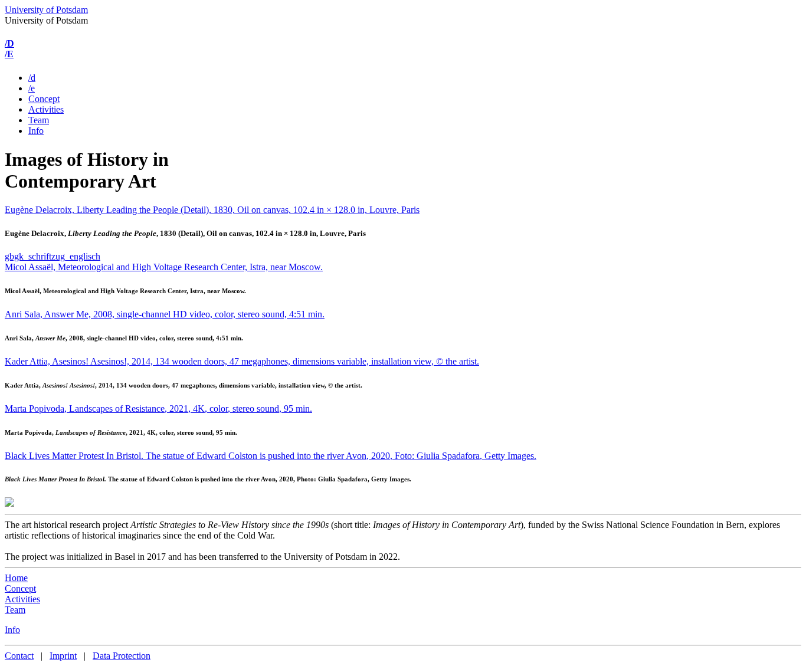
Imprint (63, 656)
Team (38, 120)
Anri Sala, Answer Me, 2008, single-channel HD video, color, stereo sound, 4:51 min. (165, 314)
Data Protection (121, 656)
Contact (19, 656)
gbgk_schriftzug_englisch (52, 256)
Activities (46, 109)
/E (9, 54)
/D (9, 43)
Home (16, 578)
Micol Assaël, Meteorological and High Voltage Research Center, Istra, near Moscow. (164, 267)
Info (36, 131)
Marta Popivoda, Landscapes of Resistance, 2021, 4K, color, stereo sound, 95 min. (158, 408)
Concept (44, 99)
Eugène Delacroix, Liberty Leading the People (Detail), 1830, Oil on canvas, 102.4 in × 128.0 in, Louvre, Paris (212, 210)
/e (31, 88)
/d (31, 78)
